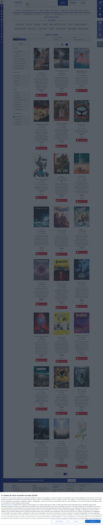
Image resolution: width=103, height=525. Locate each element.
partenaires (10, 504)
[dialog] (51, 508)
